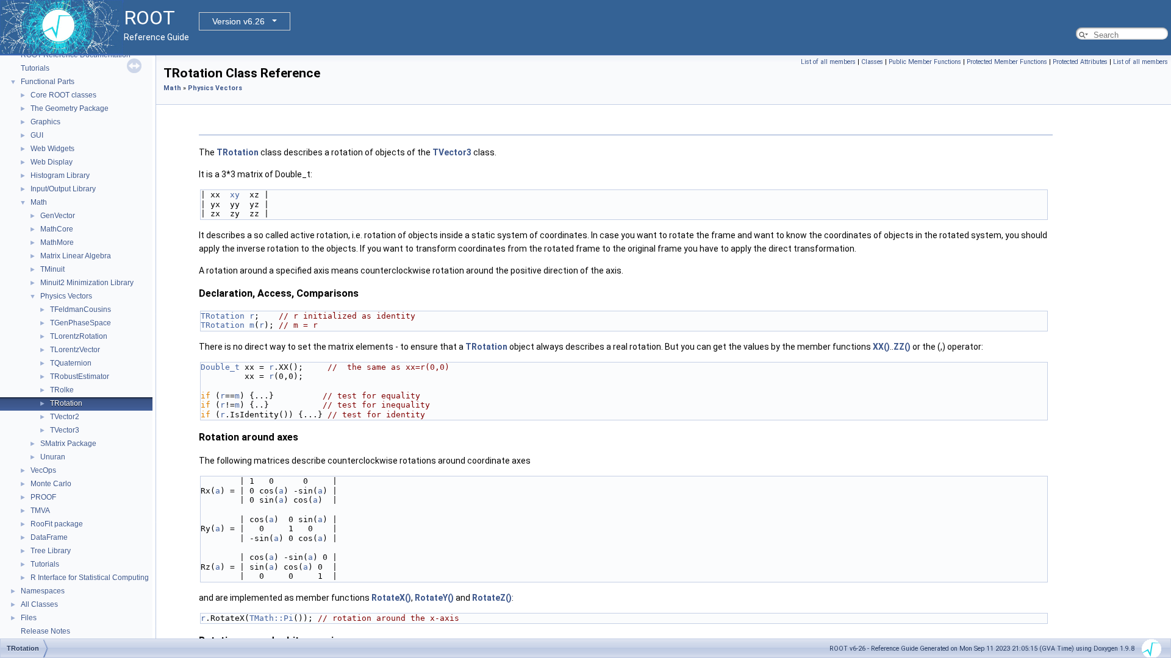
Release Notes (45, 631)
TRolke (62, 390)
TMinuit (52, 269)
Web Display (51, 162)
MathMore (57, 242)
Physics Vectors (66, 296)
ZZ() (902, 347)
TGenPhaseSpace (80, 323)
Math (38, 202)
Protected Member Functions (1007, 62)
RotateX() (391, 598)
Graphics (45, 122)
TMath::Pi (271, 618)
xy (235, 194)
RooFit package (56, 524)
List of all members (828, 62)
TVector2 (64, 416)
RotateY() (434, 598)
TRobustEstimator (79, 376)
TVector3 (64, 430)
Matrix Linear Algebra (75, 256)
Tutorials (35, 68)
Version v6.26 (238, 21)
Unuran (52, 457)
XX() (881, 347)
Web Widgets (52, 148)
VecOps (43, 470)
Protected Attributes (1080, 62)
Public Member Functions (925, 62)
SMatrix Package (68, 443)
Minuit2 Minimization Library (87, 282)
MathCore (56, 229)
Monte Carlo (50, 483)
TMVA (40, 510)
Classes (872, 62)
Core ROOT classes (63, 95)
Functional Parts (47, 81)
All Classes (39, 604)
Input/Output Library (63, 189)
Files (29, 618)
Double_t (220, 367)
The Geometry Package (69, 108)
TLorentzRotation (78, 336)
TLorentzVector (75, 349)
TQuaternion (70, 363)
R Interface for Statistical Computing (89, 577)
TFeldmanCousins (80, 309)
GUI (36, 135)
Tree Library (50, 551)
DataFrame (49, 537)
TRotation (66, 403)
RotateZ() (492, 598)
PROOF (43, 497)
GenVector (57, 215)
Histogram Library (60, 175)
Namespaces (43, 591)
